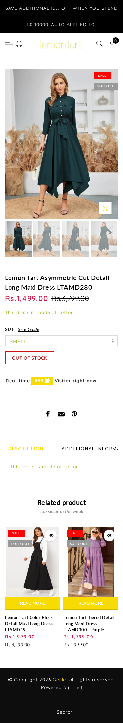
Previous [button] (17, 148)
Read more (32, 603)
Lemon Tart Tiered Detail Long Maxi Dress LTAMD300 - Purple (88, 623)
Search (65, 712)
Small (18, 341)
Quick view (51, 535)
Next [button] (97, 147)
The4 (76, 687)
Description (26, 448)
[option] (61, 144)
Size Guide (28, 329)
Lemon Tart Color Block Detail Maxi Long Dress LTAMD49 (29, 623)
